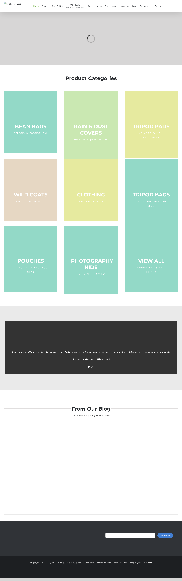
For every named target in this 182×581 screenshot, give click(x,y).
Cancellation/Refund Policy (107, 563)
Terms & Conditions (86, 563)
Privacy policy (69, 563)
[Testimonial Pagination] (89, 367)
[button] (174, 6)
